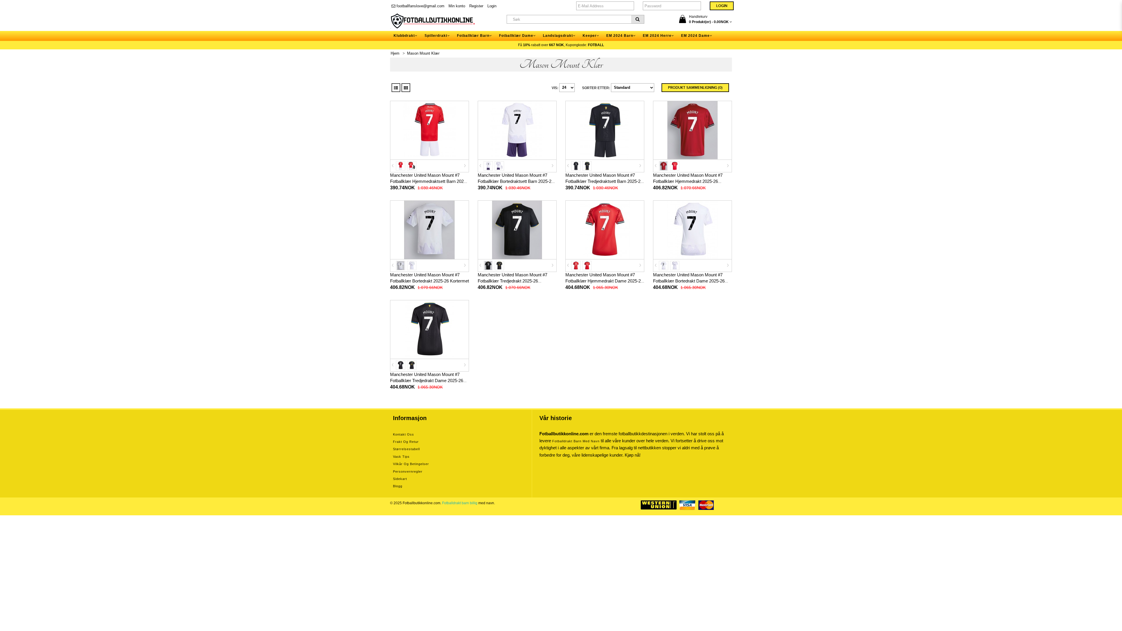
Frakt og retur (406, 441)
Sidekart (400, 479)
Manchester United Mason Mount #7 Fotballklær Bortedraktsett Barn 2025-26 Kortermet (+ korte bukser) (516, 181)
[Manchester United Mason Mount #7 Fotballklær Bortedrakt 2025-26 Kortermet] (429, 230)
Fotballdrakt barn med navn (576, 441)
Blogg (397, 486)
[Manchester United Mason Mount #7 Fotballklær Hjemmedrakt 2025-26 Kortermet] (692, 130)
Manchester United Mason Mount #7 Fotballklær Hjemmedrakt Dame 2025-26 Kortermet (604, 281)
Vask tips (401, 456)
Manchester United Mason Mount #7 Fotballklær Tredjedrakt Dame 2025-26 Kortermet (426, 380)
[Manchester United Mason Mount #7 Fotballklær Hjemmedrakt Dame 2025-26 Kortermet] (605, 230)
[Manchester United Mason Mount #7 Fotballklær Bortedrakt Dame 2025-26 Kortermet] (692, 230)
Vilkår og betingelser (411, 464)
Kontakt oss (403, 434)
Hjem (395, 53)
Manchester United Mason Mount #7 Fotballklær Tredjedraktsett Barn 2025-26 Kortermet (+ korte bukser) (604, 181)
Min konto (457, 6)
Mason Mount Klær (423, 53)
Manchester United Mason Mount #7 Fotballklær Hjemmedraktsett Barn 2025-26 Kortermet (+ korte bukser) (429, 181)
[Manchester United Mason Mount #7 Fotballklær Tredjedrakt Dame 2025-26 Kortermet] (429, 329)
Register (476, 6)
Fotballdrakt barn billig (459, 503)
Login (491, 6)
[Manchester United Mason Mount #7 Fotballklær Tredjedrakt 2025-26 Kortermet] (517, 230)
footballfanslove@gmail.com (419, 6)
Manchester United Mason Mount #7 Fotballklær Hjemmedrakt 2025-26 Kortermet (688, 181)
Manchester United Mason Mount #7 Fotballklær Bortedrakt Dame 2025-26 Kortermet (689, 281)
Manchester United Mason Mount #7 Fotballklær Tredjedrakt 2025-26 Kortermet (512, 281)
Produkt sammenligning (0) (695, 87)
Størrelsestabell (406, 449)
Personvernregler (408, 471)
